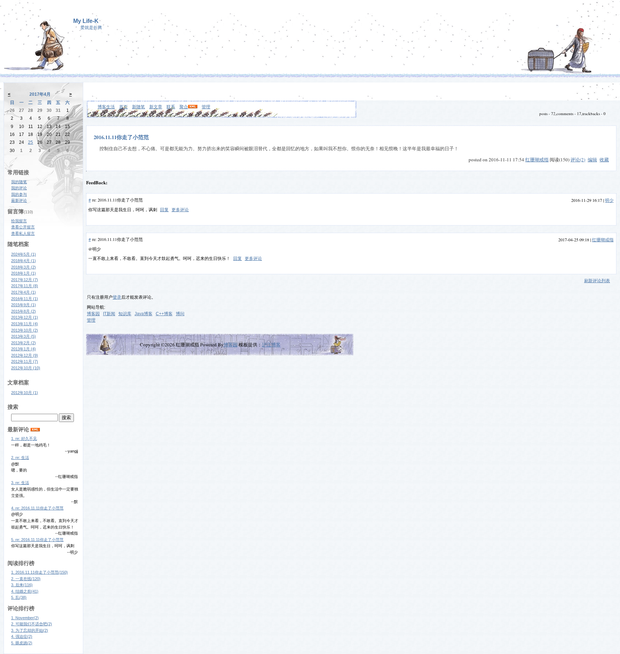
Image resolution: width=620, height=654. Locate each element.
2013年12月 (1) (24, 317)
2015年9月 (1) (23, 305)
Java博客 (143, 313)
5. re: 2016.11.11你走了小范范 (37, 539)
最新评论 (19, 200)
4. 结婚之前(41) (24, 591)
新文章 (155, 106)
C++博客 (164, 313)
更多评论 (180, 209)
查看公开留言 (23, 227)
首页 (123, 106)
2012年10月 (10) (25, 368)
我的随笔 (19, 182)
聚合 (183, 106)
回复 (164, 209)
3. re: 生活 (20, 482)
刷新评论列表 (597, 280)
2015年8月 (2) (23, 311)
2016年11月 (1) (24, 299)
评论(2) (577, 159)
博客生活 (106, 106)
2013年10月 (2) (24, 330)
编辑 (592, 159)
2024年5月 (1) (23, 254)
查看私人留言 (23, 233)
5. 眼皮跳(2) (21, 643)
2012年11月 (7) (24, 361)
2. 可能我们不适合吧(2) (31, 624)
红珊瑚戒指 (537, 159)
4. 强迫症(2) (21, 636)
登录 (117, 297)
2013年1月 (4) (23, 349)
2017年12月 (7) (24, 280)
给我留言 (19, 221)
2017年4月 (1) (23, 292)
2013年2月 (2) (23, 343)
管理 (206, 106)
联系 (170, 106)
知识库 (124, 313)
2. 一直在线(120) (26, 579)
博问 (180, 313)
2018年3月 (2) (23, 267)
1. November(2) (25, 618)
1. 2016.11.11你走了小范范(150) (39, 572)
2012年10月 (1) (24, 392)
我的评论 (19, 188)
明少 (609, 200)
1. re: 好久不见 (24, 438)
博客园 (93, 313)
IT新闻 (109, 313)
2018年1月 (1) (23, 273)
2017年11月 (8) (24, 286)
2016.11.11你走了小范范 (121, 137)
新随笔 (138, 106)
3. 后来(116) (22, 585)
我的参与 (19, 194)
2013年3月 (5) (23, 336)
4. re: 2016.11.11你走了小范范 (37, 508)
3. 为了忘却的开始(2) (29, 630)
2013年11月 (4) (24, 324)
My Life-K (86, 21)
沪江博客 (271, 344)
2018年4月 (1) (23, 261)
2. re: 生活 (20, 457)
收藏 (604, 159)
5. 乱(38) (19, 597)
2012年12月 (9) (24, 355)
